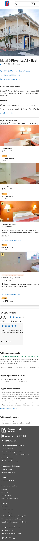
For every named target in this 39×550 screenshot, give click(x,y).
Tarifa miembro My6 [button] (18, 123)
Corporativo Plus (7, 469)
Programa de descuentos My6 (11, 533)
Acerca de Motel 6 (7, 449)
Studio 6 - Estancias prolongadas (12, 452)
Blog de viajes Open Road (10, 461)
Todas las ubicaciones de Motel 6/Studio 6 (15, 455)
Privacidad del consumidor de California (14, 522)
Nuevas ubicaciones (8, 458)
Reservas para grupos (8, 472)
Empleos (4, 489)
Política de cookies (8, 530)
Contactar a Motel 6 (8, 481)
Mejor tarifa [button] (5, 123)
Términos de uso (7, 513)
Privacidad (5, 507)
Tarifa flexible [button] (32, 123)
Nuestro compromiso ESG (10, 498)
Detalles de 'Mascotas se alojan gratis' (14, 516)
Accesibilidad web (7, 510)
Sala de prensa (6, 495)
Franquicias (5, 492)
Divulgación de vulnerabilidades (12, 519)
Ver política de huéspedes (8, 408)
